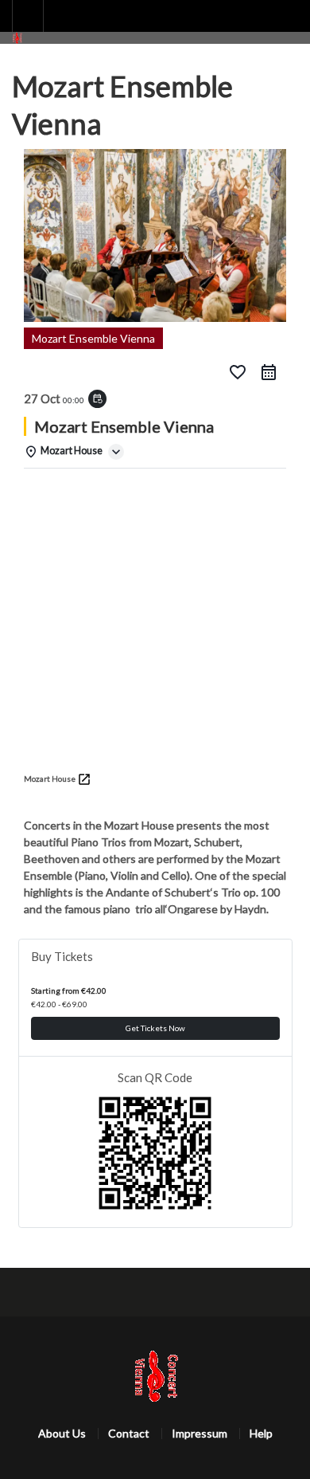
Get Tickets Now (155, 1028)
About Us (62, 1433)
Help (261, 1433)
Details (49, 489)
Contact (128, 1433)
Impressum (199, 1433)
